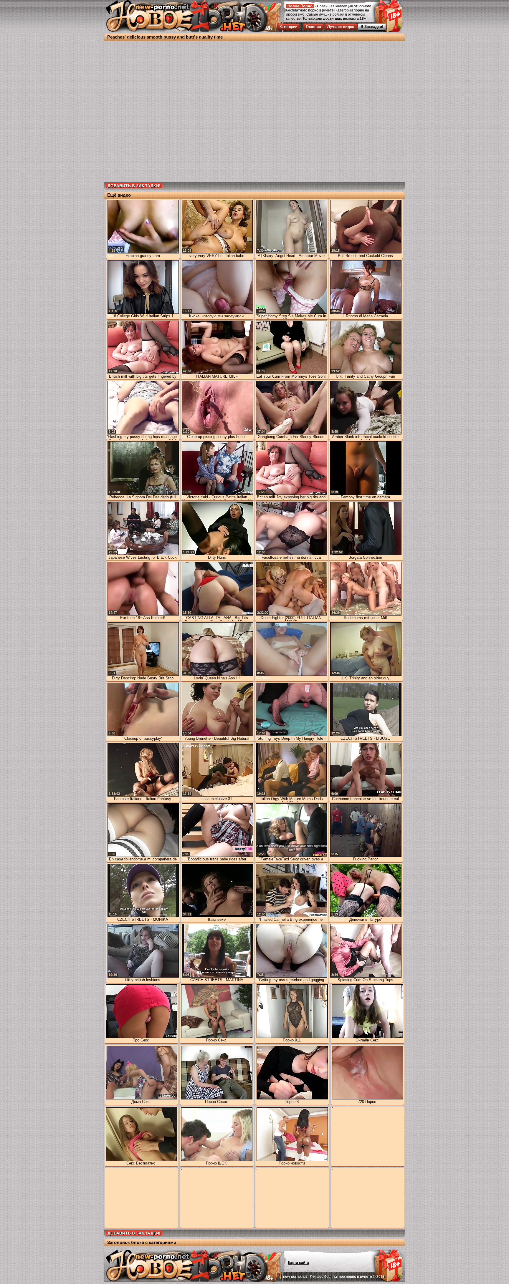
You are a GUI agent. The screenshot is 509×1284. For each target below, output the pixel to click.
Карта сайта (298, 1263)
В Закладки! (372, 26)
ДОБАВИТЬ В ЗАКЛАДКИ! (134, 185)
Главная (313, 26)
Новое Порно (300, 6)
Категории (288, 27)
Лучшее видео (340, 26)
